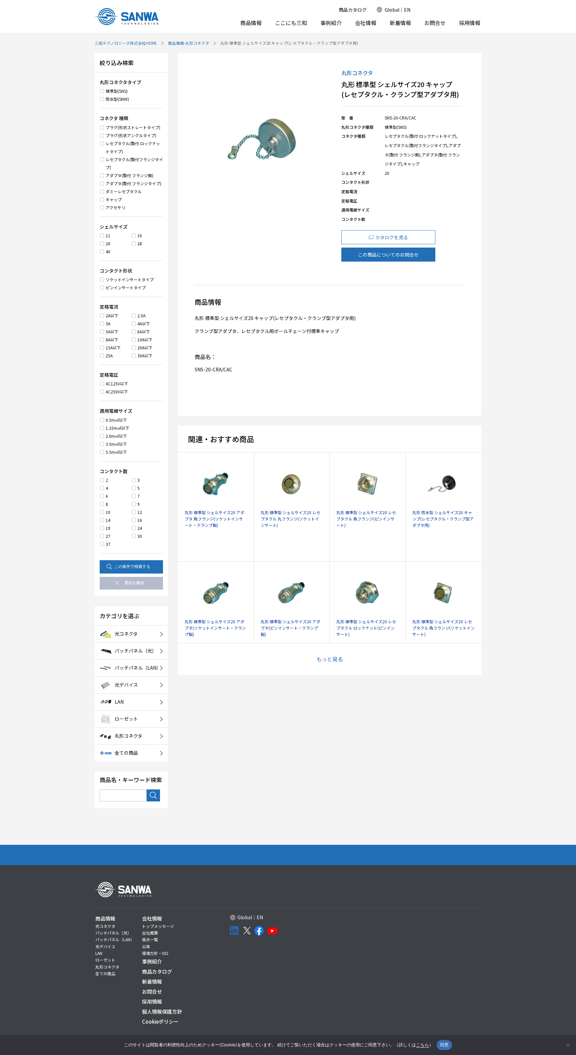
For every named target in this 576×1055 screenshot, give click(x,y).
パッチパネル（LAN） (114, 939)
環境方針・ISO (155, 953)
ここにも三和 (291, 23)
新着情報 (400, 23)
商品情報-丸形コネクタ (188, 43)
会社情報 (365, 23)
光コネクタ (105, 926)
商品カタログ (353, 10)
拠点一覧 (150, 939)
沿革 (146, 946)
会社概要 (150, 933)
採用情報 (469, 23)
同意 (444, 1044)
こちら (422, 1044)
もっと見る (329, 659)
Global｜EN (397, 10)
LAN (98, 953)
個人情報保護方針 (162, 1011)
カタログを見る (391, 237)
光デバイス (105, 946)
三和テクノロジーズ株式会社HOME (126, 43)
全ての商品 (105, 973)
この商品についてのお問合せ (388, 254)
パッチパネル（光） (113, 933)
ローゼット (105, 960)
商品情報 (251, 23)
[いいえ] (567, 1045)
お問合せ (435, 23)
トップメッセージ (158, 926)
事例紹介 (331, 23)
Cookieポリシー (160, 1021)
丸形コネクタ (107, 967)
